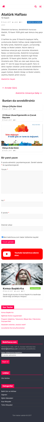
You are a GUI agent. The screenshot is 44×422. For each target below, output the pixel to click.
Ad (3, 200)
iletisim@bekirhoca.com (9, 349)
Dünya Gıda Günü (10, 148)
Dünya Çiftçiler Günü (12, 106)
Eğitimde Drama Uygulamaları (11, 316)
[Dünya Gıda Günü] (22, 125)
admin (16, 22)
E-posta (5, 213)
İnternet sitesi (6, 225)
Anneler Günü (9, 88)
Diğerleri (4, 395)
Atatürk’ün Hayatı (8, 79)
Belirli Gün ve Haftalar (34, 22)
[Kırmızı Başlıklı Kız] (22, 264)
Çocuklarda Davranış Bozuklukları (13, 328)
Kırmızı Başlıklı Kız (13, 288)
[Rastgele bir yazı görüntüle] (40, 6)
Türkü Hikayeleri (6, 405)
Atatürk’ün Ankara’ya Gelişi (29, 93)
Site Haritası (5, 378)
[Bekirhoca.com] (3, 6)
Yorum (4, 169)
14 (24, 291)
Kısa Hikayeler (35, 288)
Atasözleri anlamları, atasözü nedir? (13, 324)
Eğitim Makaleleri (7, 398)
